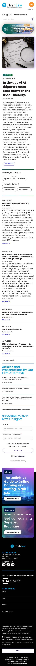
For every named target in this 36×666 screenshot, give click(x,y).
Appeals (7, 178)
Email (4, 598)
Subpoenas (24, 190)
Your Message (7, 612)
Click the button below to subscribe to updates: (18, 445)
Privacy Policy (21, 659)
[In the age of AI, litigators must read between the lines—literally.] (18, 52)
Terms (16, 461)
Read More (10, 164)
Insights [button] (30, 9)
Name (4, 592)
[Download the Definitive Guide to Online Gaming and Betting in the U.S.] (18, 486)
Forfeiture (21, 178)
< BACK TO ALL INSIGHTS (20, 15)
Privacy (23, 461)
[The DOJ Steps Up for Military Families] (18, 390)
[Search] (32, 19)
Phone (4, 605)
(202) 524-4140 (7, 562)
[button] (31, 4)
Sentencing (9, 190)
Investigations (10, 184)
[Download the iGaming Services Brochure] (18, 519)
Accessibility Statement (17, 661)
